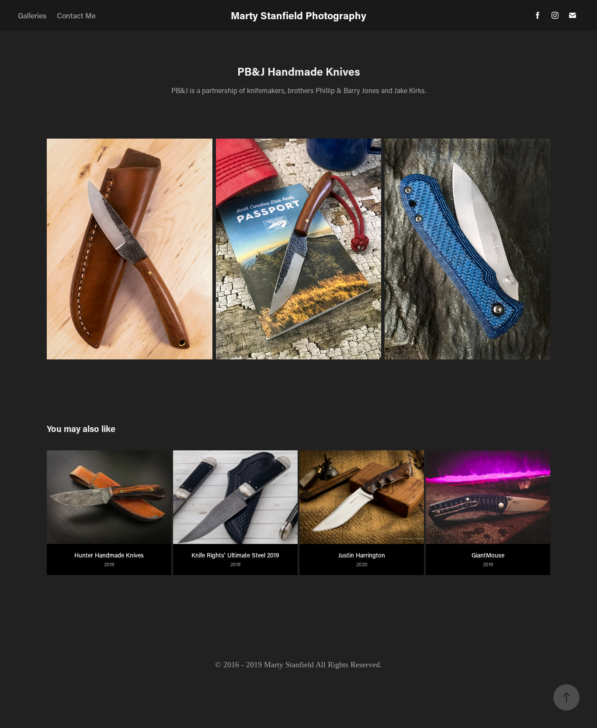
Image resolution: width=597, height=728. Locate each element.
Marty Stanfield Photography (298, 15)
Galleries (32, 15)
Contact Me (76, 15)
